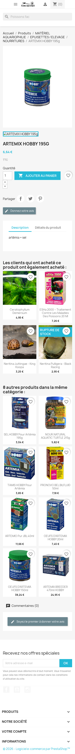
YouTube (17, 689)
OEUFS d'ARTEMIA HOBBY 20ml (55, 537)
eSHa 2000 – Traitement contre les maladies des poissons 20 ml (55, 313)
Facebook (6, 689)
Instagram (27, 689)
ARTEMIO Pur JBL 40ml (19, 536)
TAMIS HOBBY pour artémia (20, 486)
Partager (20, 198)
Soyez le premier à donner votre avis (40, 621)
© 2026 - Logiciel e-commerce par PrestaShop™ (36, 749)
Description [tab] (20, 228)
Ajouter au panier (37, 175)
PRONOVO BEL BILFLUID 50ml (55, 486)
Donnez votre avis (22, 211)
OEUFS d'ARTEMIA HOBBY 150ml (19, 588)
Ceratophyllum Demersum (19, 311)
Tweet (30, 198)
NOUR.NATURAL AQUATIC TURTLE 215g (55, 436)
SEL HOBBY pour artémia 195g (20, 436)
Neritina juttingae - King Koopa (19, 365)
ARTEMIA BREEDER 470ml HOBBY (55, 588)
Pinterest (40, 198)
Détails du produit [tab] (48, 228)
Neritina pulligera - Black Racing (55, 365)
